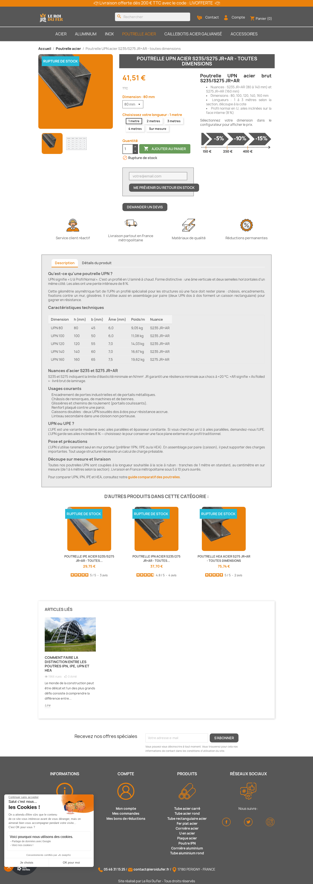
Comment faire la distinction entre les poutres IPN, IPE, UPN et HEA (67, 664)
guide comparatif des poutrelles (154, 477)
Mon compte (126, 808)
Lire (47, 705)
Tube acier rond (187, 813)
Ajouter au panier (165, 148)
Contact (212, 17)
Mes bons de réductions (125, 818)
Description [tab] (65, 263)
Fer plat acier (187, 823)
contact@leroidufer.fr (151, 869)
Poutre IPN (187, 843)
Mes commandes (125, 813)
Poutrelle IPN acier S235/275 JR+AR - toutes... (156, 558)
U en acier (187, 833)
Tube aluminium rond (187, 853)
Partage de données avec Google (31, 841)
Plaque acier (187, 838)
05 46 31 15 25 (114, 869)
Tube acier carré (187, 808)
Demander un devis (145, 207)
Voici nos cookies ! (22, 845)
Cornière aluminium (187, 848)
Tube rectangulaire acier (187, 818)
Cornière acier (187, 828)
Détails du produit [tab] (97, 263)
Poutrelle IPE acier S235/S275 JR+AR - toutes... (89, 558)
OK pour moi (71, 862)
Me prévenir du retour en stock (164, 187)
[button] (9, 867)
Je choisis (26, 862)
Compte (238, 17)
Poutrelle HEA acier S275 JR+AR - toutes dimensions (224, 558)
